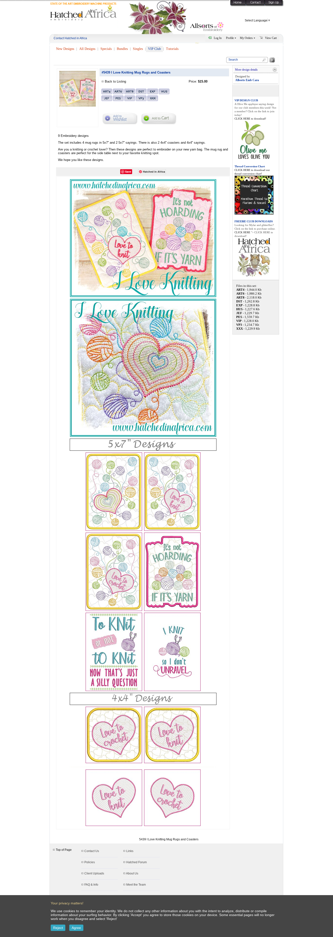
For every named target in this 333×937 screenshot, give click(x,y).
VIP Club (154, 49)
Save (128, 171)
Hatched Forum (136, 862)
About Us (132, 873)
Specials (106, 49)
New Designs (65, 49)
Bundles (122, 49)
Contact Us (91, 851)
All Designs (87, 49)
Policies (89, 862)
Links (129, 851)
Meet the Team (136, 884)
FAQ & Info (91, 884)
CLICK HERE (243, 232)
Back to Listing (115, 81)
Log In (218, 38)
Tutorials (172, 49)
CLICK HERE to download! (250, 118)
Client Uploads (94, 873)
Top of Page (63, 850)
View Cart (271, 38)
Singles (138, 49)
